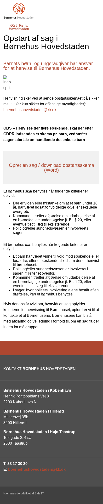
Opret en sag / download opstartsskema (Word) (51, 168)
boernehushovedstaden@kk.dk (29, 110)
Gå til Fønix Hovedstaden (19, 27)
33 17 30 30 (17, 464)
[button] (94, 25)
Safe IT (39, 493)
